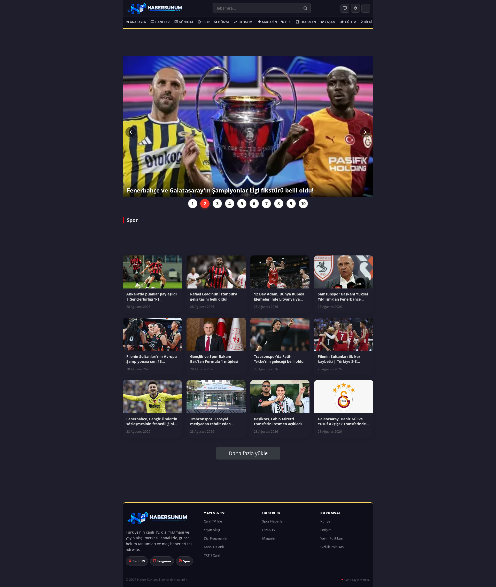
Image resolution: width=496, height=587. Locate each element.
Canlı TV (162, 22)
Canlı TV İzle (213, 521)
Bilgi (368, 22)
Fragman (308, 22)
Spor (206, 22)
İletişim (325, 529)
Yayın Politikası (331, 538)
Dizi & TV (268, 529)
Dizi (288, 22)
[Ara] (305, 8)
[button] (130, 132)
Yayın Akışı (212, 529)
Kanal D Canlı (214, 546)
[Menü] (365, 8)
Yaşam (330, 22)
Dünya (223, 22)
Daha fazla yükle (248, 453)
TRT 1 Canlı (212, 555)
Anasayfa (138, 22)
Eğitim (350, 22)
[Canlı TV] (344, 8)
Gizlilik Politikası (332, 546)
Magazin (269, 22)
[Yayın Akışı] (355, 8)
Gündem (186, 22)
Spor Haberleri (273, 521)
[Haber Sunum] (154, 8)
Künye (325, 521)
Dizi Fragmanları (216, 538)
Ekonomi (245, 22)
